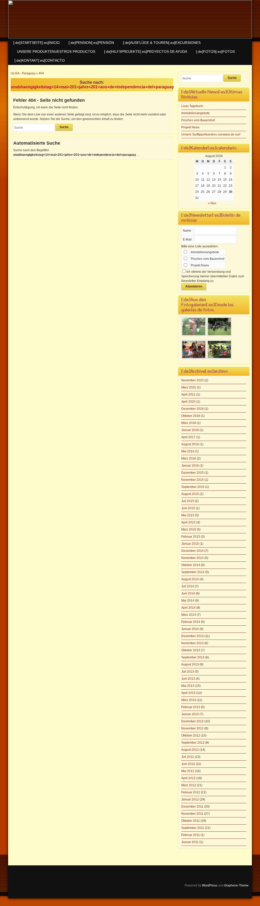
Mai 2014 (187, 600)
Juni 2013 (188, 678)
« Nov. (212, 203)
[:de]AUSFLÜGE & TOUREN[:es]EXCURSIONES (162, 43)
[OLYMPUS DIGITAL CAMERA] (193, 336)
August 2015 (190, 494)
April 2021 (188, 394)
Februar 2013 (190, 707)
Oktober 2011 (190, 821)
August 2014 (190, 579)
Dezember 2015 (192, 472)
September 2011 (192, 828)
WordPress (209, 885)
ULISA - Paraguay (23, 73)
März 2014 (188, 615)
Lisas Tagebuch (192, 106)
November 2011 (192, 813)
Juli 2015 (187, 501)
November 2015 (192, 480)
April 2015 (188, 522)
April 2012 (188, 778)
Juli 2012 (187, 757)
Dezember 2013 (192, 636)
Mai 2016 (187, 451)
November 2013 (192, 643)
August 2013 (190, 664)
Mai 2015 (187, 515)
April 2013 (188, 693)
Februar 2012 (190, 792)
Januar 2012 (190, 799)
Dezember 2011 (192, 806)
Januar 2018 (190, 430)
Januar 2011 (190, 842)
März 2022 (188, 387)
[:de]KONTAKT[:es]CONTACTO (39, 60)
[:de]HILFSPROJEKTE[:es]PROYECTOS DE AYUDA (145, 51)
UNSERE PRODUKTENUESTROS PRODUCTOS (56, 51)
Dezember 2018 (192, 409)
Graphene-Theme (236, 885)
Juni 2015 (188, 508)
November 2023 (192, 380)
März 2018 (188, 423)
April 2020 (188, 401)
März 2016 (188, 458)
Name (187, 230)
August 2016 (190, 444)
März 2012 (188, 785)
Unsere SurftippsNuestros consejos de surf (210, 134)
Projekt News (190, 127)
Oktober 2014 (190, 565)
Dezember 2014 (192, 551)
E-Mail (187, 239)
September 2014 (192, 572)
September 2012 (192, 742)
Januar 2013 (190, 714)
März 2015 (188, 529)
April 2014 (188, 607)
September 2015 (192, 487)
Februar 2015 (190, 536)
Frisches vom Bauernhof (198, 120)
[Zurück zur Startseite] (130, 19)
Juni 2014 (188, 593)
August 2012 (190, 749)
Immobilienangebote (195, 113)
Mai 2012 (187, 771)
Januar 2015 (190, 543)
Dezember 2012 (192, 721)
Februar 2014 (190, 622)
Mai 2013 (187, 686)
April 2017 (188, 437)
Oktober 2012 (190, 735)
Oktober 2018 (190, 416)
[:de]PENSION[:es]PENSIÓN (91, 43)
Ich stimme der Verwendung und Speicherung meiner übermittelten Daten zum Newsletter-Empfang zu (212, 276)
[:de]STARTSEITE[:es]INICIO (36, 43)
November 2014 (192, 558)
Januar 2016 (190, 465)
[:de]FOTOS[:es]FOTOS (215, 51)
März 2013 (188, 700)
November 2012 (192, 728)
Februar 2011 (190, 835)
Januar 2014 (190, 629)
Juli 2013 (187, 671)
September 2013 (192, 657)
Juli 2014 (187, 586)
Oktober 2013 (190, 650)
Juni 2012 (188, 764)
